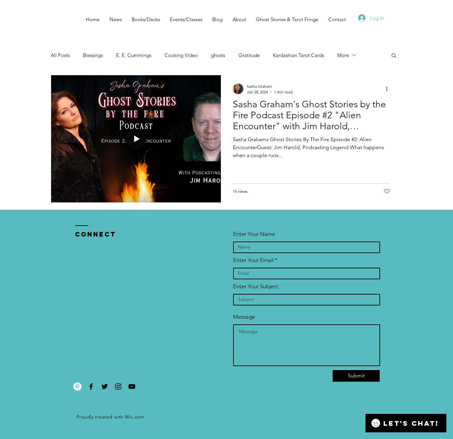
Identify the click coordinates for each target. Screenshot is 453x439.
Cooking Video (181, 55)
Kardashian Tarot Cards (298, 55)
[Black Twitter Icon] (104, 386)
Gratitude (249, 55)
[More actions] (389, 89)
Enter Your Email (253, 260)
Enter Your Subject (255, 286)
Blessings (93, 55)
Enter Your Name (254, 234)
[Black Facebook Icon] (91, 386)
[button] (394, 55)
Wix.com (134, 417)
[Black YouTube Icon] (132, 386)
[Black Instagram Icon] (118, 386)
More (343, 55)
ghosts (218, 55)
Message (244, 317)
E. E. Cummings (133, 55)
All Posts (60, 55)
